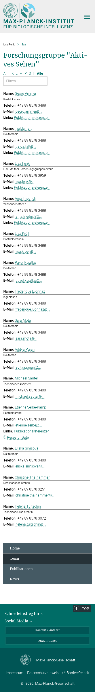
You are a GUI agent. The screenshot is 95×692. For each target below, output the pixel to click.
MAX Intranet (47, 640)
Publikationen (21, 569)
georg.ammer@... (28, 111)
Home (15, 548)
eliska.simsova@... (30, 466)
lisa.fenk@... (24, 181)
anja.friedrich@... (28, 216)
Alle (40, 73)
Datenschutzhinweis (43, 673)
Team (14, 558)
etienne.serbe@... (28, 425)
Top (85, 608)
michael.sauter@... (29, 396)
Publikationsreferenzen (31, 117)
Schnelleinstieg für (22, 613)
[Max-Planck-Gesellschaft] (28, 660)
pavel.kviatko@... (28, 280)
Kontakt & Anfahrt (47, 630)
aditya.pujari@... (28, 367)
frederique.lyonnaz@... (32, 309)
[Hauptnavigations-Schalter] (87, 16)
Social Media (16, 621)
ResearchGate (18, 437)
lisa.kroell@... (25, 251)
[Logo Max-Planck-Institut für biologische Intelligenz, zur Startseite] (39, 15)
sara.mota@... (26, 338)
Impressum (14, 673)
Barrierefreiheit (78, 673)
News (14, 579)
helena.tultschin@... (30, 524)
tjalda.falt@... (25, 146)
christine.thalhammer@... (35, 495)
